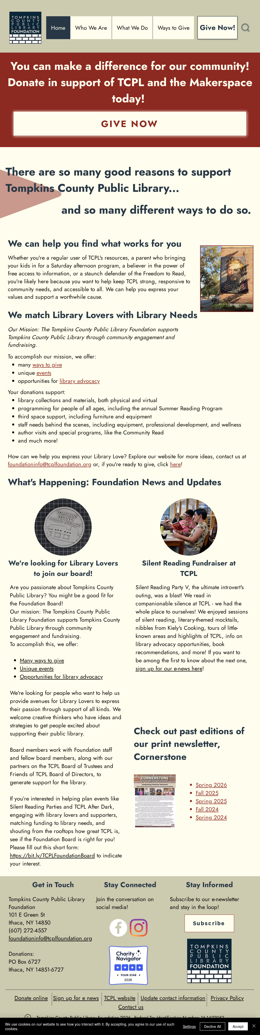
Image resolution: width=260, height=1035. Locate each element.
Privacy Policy (227, 998)
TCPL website (119, 998)
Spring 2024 (211, 817)
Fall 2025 (207, 793)
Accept (238, 1026)
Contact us (130, 1007)
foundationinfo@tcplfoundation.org (49, 464)
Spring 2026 (211, 785)
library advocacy (80, 381)
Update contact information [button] (173, 998)
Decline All (212, 1026)
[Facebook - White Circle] (118, 928)
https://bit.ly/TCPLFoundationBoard (52, 855)
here (175, 464)
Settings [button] (189, 1026)
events (44, 373)
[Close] (254, 1026)
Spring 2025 (211, 801)
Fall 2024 (207, 809)
